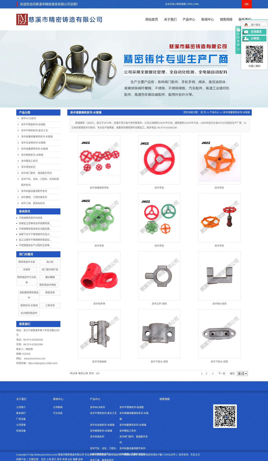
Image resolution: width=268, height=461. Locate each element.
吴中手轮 (159, 187)
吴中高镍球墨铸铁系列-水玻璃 (37, 136)
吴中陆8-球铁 (219, 303)
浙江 (54, 459)
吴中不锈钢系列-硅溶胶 (33, 124)
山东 (69, 459)
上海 (48, 459)
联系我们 (21, 413)
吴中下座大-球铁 (159, 361)
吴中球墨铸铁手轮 (99, 187)
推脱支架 (50, 292)
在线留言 (256, 31)
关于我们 (170, 19)
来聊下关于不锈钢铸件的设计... (35, 234)
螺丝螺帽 (50, 277)
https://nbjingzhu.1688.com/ (42, 363)
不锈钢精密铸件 (129, 454)
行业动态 (58, 413)
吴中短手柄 (99, 303)
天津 (64, 459)
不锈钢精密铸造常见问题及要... (35, 229)
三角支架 (50, 305)
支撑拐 (26, 269)
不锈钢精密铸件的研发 (30, 218)
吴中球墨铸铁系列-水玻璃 (34, 148)
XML (196, 4)
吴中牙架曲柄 (99, 361)
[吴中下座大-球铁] (159, 333)
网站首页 (151, 19)
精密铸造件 (114, 454)
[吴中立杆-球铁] (159, 275)
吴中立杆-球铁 (159, 303)
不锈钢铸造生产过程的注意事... (35, 245)
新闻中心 (207, 19)
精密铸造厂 (102, 454)
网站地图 (181, 4)
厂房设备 (21, 419)
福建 (75, 459)
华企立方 (195, 454)
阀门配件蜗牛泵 (50, 269)
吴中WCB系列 (28, 118)
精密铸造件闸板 (47, 285)
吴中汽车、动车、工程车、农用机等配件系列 (40, 182)
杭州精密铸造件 (29, 313)
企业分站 (170, 4)
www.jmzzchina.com (35, 358)
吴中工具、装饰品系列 (33, 203)
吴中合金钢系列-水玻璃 (33, 142)
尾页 (232, 373)
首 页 (203, 112)
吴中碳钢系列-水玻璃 (32, 155)
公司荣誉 (21, 425)
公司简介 (21, 407)
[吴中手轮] (159, 159)
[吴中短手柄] (99, 275)
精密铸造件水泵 (26, 262)
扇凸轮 (50, 262)
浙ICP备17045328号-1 (165, 454)
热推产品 (21, 459)
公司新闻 (58, 407)
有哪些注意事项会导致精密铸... (35, 223)
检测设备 (21, 430)
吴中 (59, 459)
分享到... (256, 38)
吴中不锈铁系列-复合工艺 (34, 130)
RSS (190, 4)
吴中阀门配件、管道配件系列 (36, 173)
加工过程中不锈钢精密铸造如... (35, 240)
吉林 (80, 459)
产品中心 (189, 19)
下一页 (221, 373)
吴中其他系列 (28, 167)
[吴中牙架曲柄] (99, 333)
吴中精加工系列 (29, 161)
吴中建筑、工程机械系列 (34, 197)
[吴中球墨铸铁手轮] (99, 159)
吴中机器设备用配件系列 (34, 191)
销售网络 (226, 19)
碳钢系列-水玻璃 (29, 305)
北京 (43, 459)
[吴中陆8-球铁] (219, 275)
